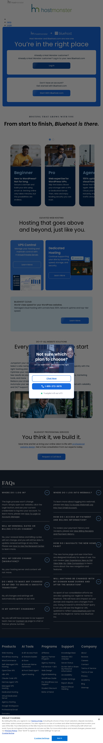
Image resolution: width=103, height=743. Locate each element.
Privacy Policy (11, 731)
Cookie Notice (8, 733)
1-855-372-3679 (53, 386)
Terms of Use (36, 721)
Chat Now (51, 378)
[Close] (99, 719)
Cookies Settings (41, 738)
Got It (59, 738)
